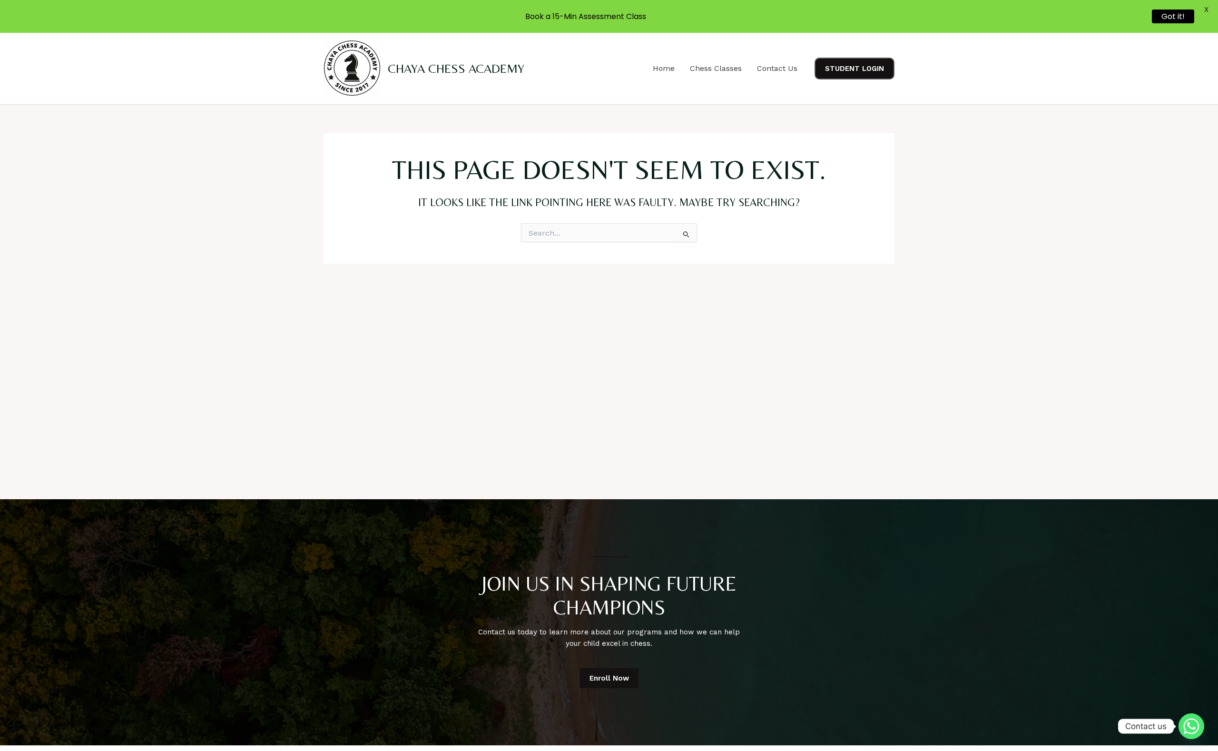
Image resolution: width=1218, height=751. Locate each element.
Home (664, 68)
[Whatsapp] (1191, 726)
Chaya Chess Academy (456, 68)
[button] (854, 69)
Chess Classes (716, 68)
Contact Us (777, 68)
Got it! (1173, 16)
